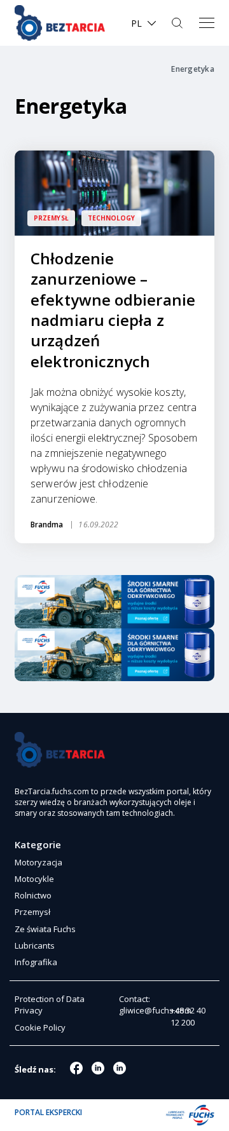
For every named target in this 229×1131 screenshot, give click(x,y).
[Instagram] (98, 1068)
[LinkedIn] (119, 1068)
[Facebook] (76, 1068)
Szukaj (178, 22)
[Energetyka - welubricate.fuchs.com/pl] (60, 23)
